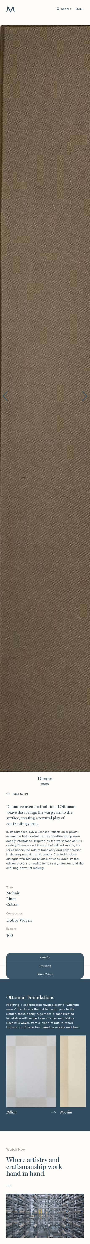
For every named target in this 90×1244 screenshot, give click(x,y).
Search (66, 9)
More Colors (45, 974)
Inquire (45, 957)
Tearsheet (45, 966)
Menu (80, 9)
